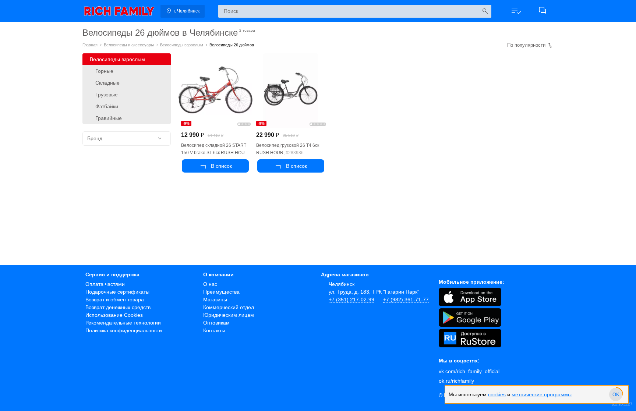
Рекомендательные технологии (123, 323)
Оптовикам (216, 323)
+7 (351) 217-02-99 (351, 299)
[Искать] (484, 11)
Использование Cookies (114, 315)
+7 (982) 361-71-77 (406, 299)
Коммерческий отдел (228, 307)
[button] (516, 11)
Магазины (215, 299)
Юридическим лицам (228, 315)
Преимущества (221, 292)
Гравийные (108, 118)
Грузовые (106, 95)
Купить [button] (215, 166)
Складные (107, 83)
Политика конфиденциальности (123, 330)
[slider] (615, 394)
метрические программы (542, 394)
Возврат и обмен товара (114, 299)
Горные (104, 71)
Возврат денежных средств (118, 307)
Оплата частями (105, 284)
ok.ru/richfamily (456, 381)
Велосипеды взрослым (181, 45)
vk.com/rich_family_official (469, 371)
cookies (497, 394)
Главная (90, 45)
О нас (210, 284)
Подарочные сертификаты (117, 292)
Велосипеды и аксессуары (129, 45)
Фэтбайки (106, 106)
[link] (119, 11)
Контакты (214, 330)
